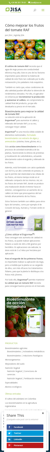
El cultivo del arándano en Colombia (20, 398)
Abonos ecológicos (13, 386)
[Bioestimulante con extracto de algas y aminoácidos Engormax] (25, 229)
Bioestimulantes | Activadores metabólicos (26, 351)
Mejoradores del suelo (15, 364)
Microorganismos (12, 359)
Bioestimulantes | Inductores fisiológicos (25, 355)
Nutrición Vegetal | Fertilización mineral (24, 378)
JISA (10, 35)
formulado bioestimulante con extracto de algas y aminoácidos (22, 138)
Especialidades (11, 382)
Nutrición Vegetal (12, 368)
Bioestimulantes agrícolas (16, 348)
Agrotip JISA (19, 35)
